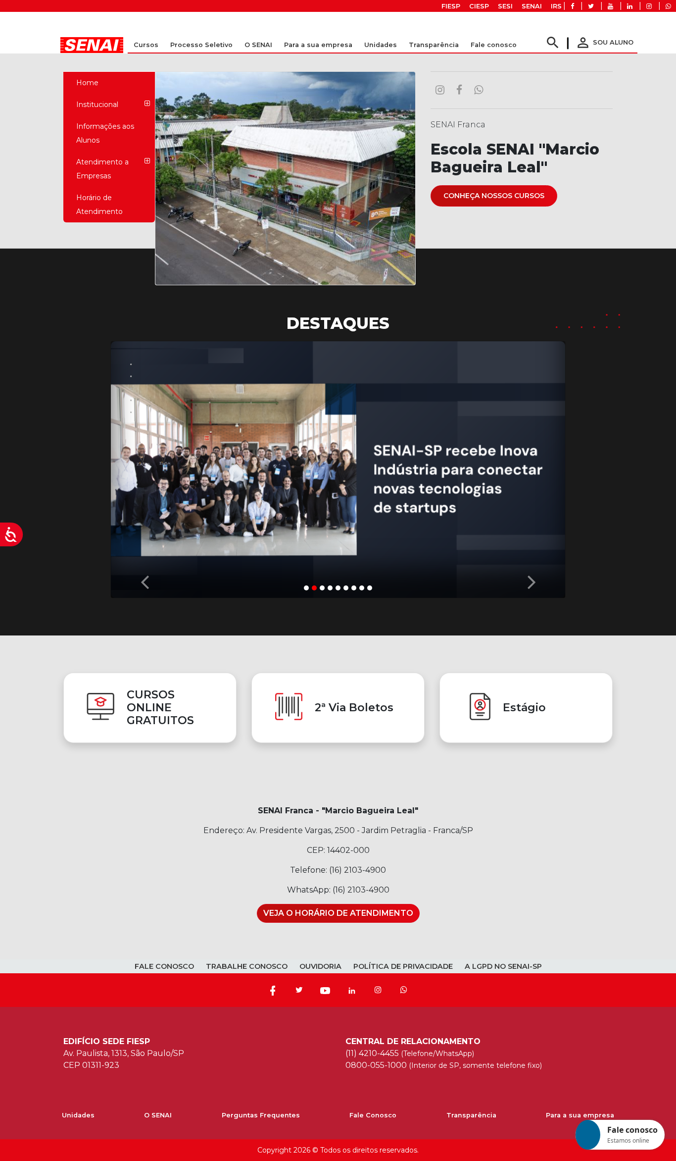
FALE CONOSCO (164, 966)
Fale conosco (494, 45)
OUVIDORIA (320, 966)
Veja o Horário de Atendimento (338, 913)
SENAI (532, 6)
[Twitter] (299, 991)
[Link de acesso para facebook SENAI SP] (572, 6)
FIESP (450, 6)
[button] (144, 467)
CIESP (479, 6)
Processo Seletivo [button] (201, 45)
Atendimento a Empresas (102, 169)
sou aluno (604, 42)
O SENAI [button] (258, 45)
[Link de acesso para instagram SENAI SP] (649, 6)
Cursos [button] (146, 45)
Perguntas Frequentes (261, 1115)
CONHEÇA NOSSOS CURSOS (493, 195)
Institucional (97, 104)
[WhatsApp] (404, 991)
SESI (505, 6)
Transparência (471, 1115)
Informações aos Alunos (105, 133)
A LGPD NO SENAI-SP (503, 966)
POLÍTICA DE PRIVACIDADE (403, 966)
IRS (556, 6)
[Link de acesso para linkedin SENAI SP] (629, 6)
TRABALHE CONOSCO (247, 966)
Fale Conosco (372, 1115)
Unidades (380, 45)
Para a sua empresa (580, 1115)
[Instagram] (378, 991)
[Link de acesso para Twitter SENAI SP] (591, 6)
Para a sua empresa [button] (318, 45)
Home (87, 82)
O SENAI (158, 1115)
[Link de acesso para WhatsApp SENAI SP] (668, 6)
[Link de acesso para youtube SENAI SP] (610, 6)
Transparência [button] (434, 45)
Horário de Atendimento (99, 204)
